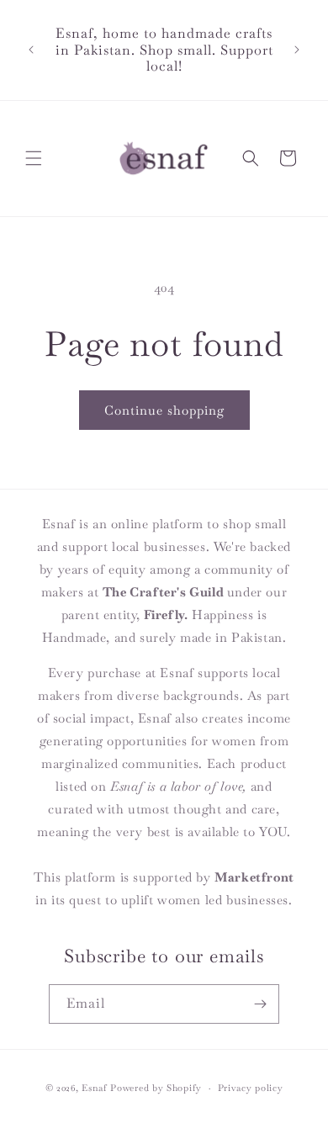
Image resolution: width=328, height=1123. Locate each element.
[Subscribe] (259, 1004)
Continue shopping (164, 410)
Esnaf (95, 1088)
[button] (33, 158)
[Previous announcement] (31, 49)
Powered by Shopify (156, 1088)
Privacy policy (250, 1088)
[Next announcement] (296, 49)
